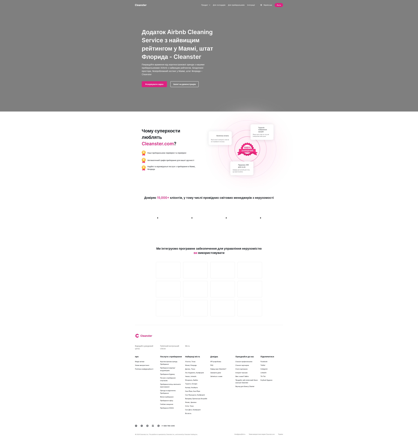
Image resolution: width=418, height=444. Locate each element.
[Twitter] (142, 426)
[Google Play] (247, 425)
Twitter (262, 365)
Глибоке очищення (166, 404)
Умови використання (142, 365)
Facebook (263, 361)
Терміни (280, 434)
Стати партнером (241, 369)
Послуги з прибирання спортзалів (168, 379)
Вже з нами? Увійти (242, 376)
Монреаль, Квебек (191, 380)
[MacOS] (262, 425)
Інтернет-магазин (241, 373)
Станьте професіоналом (243, 361)
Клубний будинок (266, 380)
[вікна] (276, 425)
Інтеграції (251, 5)
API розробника (215, 361)
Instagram (263, 369)
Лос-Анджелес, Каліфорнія (194, 373)
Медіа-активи (139, 361)
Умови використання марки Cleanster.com (262, 434)
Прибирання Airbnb (167, 408)
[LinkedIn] (147, 426)
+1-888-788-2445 (168, 426)
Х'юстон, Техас (190, 361)
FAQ (211, 365)
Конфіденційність (239, 434)
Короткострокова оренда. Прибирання (169, 363)
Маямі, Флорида (191, 365)
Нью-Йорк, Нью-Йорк (192, 391)
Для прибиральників (236, 5)
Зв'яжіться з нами (216, 376)
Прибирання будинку (167, 374)
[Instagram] (153, 426)
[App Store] (231, 425)
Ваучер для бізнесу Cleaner (244, 386)
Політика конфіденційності (144, 369)
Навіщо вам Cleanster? (218, 369)
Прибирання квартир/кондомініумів (167, 369)
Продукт (204, 5)
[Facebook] (136, 426)
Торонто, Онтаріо (191, 384)
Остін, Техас (189, 406)
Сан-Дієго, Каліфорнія (193, 410)
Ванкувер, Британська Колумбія (196, 398)
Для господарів (219, 5)
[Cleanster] (141, 5)
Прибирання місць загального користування (170, 385)
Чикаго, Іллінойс (190, 376)
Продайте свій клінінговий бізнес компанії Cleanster (246, 381)
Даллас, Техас (190, 369)
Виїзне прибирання (167, 397)
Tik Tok (262, 376)
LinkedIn (263, 373)
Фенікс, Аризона (190, 402)
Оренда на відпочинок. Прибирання (168, 392)
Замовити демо (215, 373)
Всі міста (188, 413)
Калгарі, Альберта (191, 387)
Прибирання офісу (166, 400)
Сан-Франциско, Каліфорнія (195, 395)
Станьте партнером (242, 365)
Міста (187, 346)
